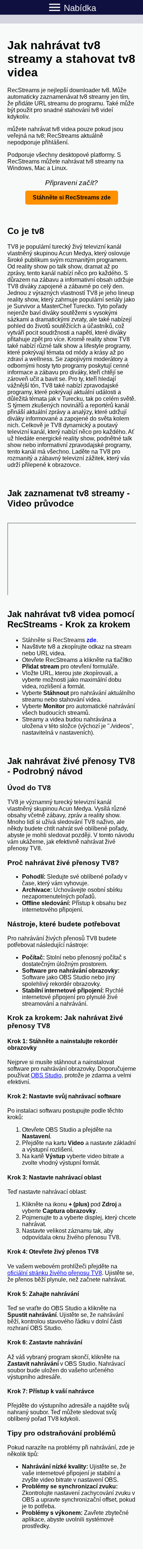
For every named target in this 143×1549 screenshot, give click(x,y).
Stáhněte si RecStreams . (60, 640)
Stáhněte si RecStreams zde (72, 197)
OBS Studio (46, 1075)
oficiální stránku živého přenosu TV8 (54, 1273)
